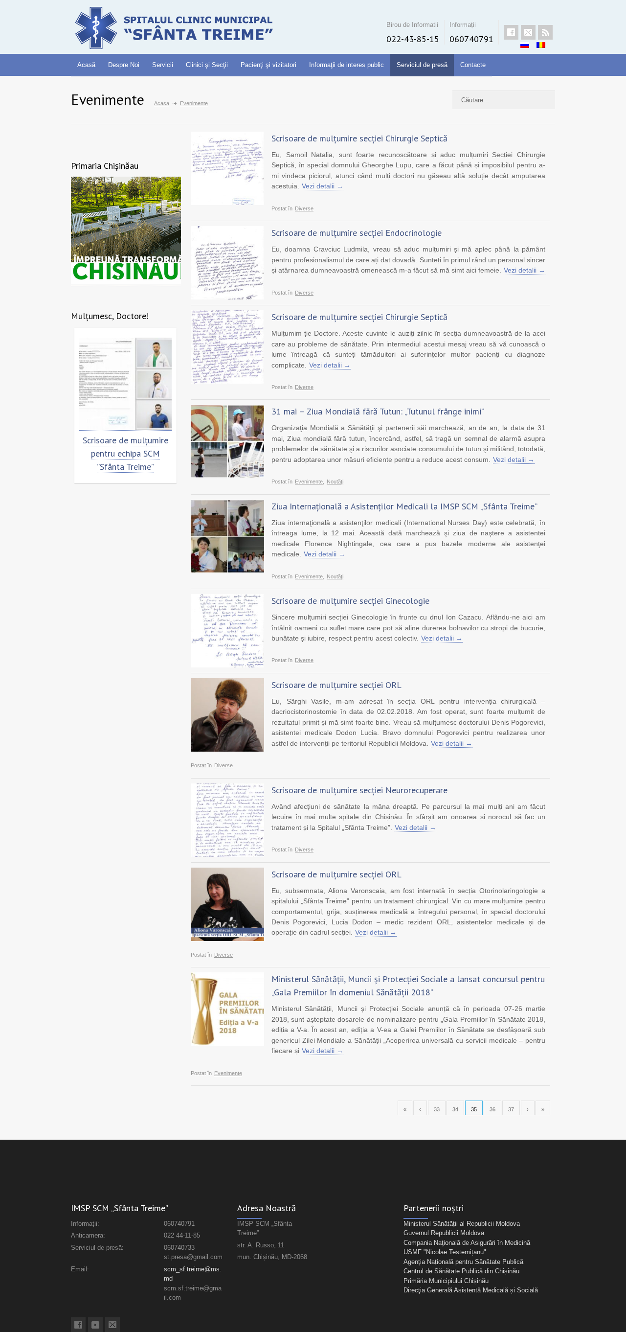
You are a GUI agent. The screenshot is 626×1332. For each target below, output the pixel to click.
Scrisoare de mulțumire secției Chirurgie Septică (359, 138)
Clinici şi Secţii (207, 65)
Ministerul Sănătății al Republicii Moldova (461, 1223)
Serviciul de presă (422, 65)
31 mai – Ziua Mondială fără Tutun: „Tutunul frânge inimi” (377, 411)
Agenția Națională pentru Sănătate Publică (463, 1261)
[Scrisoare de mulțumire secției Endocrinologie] (227, 262)
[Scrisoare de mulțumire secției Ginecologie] (227, 630)
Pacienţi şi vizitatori (268, 65)
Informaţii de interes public (346, 65)
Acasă (86, 65)
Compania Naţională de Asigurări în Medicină (466, 1242)
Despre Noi (123, 65)
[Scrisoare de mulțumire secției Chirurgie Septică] (227, 168)
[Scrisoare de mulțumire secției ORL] (227, 715)
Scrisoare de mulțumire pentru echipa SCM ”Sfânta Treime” (125, 453)
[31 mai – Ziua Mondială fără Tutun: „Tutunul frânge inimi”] (227, 441)
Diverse (304, 208)
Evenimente (309, 481)
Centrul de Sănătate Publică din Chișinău (461, 1271)
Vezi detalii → (322, 186)
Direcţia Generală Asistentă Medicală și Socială (470, 1290)
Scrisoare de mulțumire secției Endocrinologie (356, 232)
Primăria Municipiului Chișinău (446, 1281)
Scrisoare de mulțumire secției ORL (336, 684)
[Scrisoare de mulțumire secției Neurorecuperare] (227, 820)
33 (437, 1109)
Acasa (161, 103)
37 (511, 1109)
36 (492, 1109)
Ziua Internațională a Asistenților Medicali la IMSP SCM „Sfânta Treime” (404, 506)
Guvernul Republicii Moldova (443, 1233)
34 (455, 1109)
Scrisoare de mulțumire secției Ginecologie (350, 600)
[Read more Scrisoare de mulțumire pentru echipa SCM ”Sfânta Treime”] (125, 384)
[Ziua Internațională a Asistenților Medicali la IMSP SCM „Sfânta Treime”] (227, 536)
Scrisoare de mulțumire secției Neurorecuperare (359, 790)
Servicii (162, 65)
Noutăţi (335, 481)
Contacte (473, 65)
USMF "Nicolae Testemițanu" (444, 1252)
